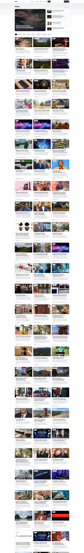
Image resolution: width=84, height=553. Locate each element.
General (28, 34)
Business (33, 34)
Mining (24, 34)
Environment (38, 34)
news (49, 1)
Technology (44, 34)
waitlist (40, 1)
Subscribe (66, 1)
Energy (49, 34)
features (32, 1)
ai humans (45, 1)
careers (36, 1)
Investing (19, 34)
